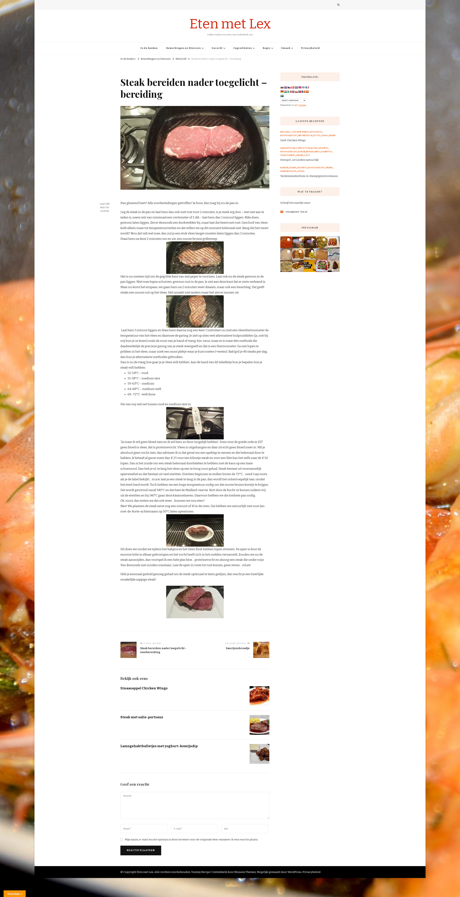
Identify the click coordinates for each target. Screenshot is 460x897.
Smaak (285, 48)
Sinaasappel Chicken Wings (144, 688)
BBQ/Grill (285, 132)
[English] (300, 87)
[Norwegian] (292, 91)
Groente (323, 148)
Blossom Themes (245, 872)
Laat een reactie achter (105, 207)
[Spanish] (307, 91)
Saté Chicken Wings (293, 140)
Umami (332, 136)
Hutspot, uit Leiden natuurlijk (299, 159)
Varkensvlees (288, 171)
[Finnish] (303, 87)
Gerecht (217, 48)
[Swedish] (282, 95)
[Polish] (296, 91)
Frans (292, 168)
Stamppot (326, 152)
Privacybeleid (310, 48)
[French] (307, 87)
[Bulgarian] (282, 87)
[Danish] (292, 87)
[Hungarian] (285, 91)
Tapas (324, 136)
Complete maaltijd (307, 148)
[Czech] (289, 87)
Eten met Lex (230, 24)
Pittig (316, 136)
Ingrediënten (242, 48)
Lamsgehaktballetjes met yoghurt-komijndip (159, 746)
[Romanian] (303, 91)
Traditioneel (288, 155)
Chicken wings (300, 132)
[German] (282, 91)
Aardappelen (287, 148)
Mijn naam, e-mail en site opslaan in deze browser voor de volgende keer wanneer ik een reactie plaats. (191, 839)
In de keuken (149, 48)
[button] (286, 242)
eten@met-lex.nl (296, 211)
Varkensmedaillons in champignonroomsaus (309, 176)
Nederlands (313, 152)
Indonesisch (305, 136)
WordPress (295, 872)
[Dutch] (296, 87)
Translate (302, 105)
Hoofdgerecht (288, 136)
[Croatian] (285, 87)
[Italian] (289, 91)
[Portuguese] (300, 91)
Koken (301, 152)
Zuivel (301, 171)
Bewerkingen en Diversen (183, 48)
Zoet (307, 155)
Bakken (284, 168)
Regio (266, 48)
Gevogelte (316, 132)
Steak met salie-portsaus (141, 717)
